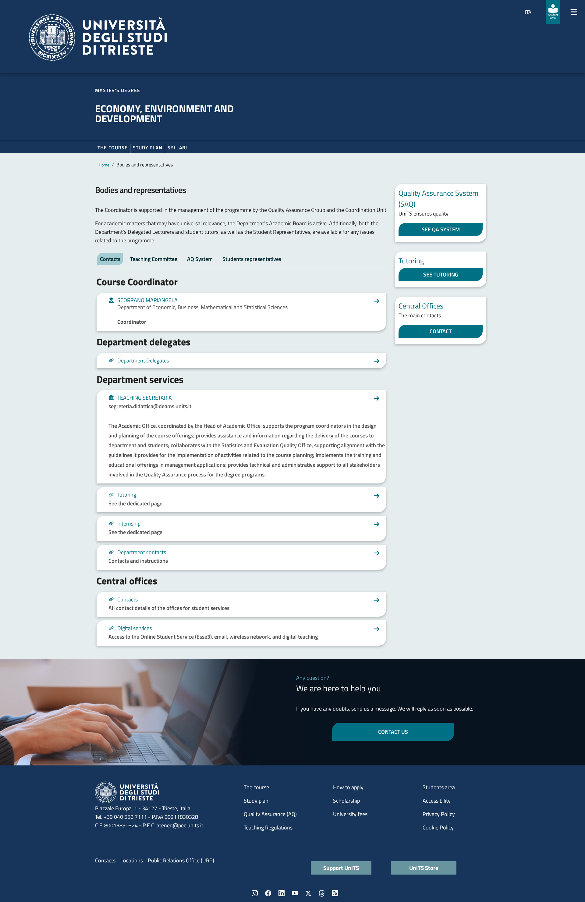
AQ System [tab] (200, 259)
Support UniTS (341, 867)
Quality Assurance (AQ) (270, 814)
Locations (131, 860)
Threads (321, 893)
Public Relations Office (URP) (181, 860)
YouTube (295, 893)
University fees (350, 814)
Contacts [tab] (110, 259)
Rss (335, 893)
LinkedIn (281, 893)
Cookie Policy (438, 827)
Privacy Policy (439, 814)
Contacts (105, 860)
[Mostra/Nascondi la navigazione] (573, 12)
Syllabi (177, 147)
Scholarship (346, 801)
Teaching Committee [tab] (153, 259)
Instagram (254, 893)
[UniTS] (98, 37)
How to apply (348, 787)
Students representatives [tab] (251, 259)
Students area (439, 787)
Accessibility (437, 801)
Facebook (268, 893)
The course (113, 147)
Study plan (147, 147)
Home (104, 165)
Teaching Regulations (268, 827)
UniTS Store (423, 867)
